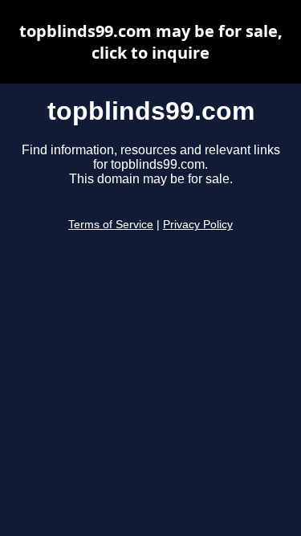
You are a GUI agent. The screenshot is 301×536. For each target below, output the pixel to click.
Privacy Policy (198, 225)
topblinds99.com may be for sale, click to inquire (151, 41)
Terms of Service (110, 225)
